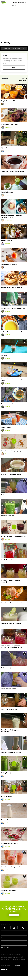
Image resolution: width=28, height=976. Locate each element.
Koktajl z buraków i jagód (9, 124)
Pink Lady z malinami (8, 560)
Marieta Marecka (8, 151)
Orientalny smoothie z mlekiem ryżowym (11, 624)
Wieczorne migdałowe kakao (11, 474)
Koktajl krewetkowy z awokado (11, 603)
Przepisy (15, 2)
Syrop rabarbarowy (7, 427)
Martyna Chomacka (8, 195)
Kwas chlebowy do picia (9, 264)
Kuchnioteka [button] (4, 943)
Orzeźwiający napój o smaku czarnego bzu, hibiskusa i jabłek (11, 646)
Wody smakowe (6, 796)
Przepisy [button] (3, 933)
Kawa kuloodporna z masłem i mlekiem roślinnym (11, 216)
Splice (3, 495)
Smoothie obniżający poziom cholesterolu (10, 730)
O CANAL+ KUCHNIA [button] (6, 948)
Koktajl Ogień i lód (7, 240)
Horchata (4, 355)
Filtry (24, 48)
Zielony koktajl (6, 773)
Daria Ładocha (7, 453)
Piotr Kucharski (7, 267)
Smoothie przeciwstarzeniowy (11, 752)
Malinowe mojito (6, 668)
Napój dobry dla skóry (8, 101)
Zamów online (14, 915)
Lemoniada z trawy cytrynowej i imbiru (11, 379)
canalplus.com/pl (5, 964)
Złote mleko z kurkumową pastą (12, 332)
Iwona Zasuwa (7, 776)
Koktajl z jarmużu (7, 192)
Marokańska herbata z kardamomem (13, 404)
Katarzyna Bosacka (8, 104)
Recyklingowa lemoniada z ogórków (13, 308)
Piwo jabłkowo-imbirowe (9, 709)
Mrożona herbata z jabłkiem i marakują (11, 581)
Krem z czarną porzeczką (9, 843)
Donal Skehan (7, 243)
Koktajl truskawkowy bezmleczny (12, 867)
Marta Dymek (7, 311)
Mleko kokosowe (7, 820)
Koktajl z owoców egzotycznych (12, 451)
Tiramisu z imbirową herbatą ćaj (11, 287)
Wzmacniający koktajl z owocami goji (13, 536)
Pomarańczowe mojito (8, 689)
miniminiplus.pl (4, 969)
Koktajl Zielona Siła (7, 515)
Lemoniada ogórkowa (8, 890)
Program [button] (3, 938)
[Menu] (25, 2)
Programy (21, 2)
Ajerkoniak (4, 148)
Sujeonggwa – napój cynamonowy (12, 171)
